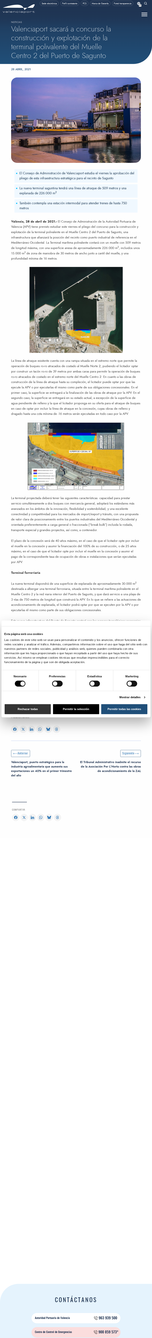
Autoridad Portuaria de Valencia (76, 1318)
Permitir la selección (76, 709)
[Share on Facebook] (15, 730)
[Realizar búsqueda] (145, 4)
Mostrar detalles (130, 697)
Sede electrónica (49, 3)
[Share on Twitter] (23, 730)
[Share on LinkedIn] (31, 730)
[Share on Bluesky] (48, 730)
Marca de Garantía (100, 3)
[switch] (59, 685)
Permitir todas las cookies (124, 709)
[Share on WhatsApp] (40, 730)
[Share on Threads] (56, 730)
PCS (85, 3)
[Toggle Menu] (144, 14)
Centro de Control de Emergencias (76, 1332)
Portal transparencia (122, 3)
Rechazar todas (28, 709)
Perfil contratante (69, 3)
